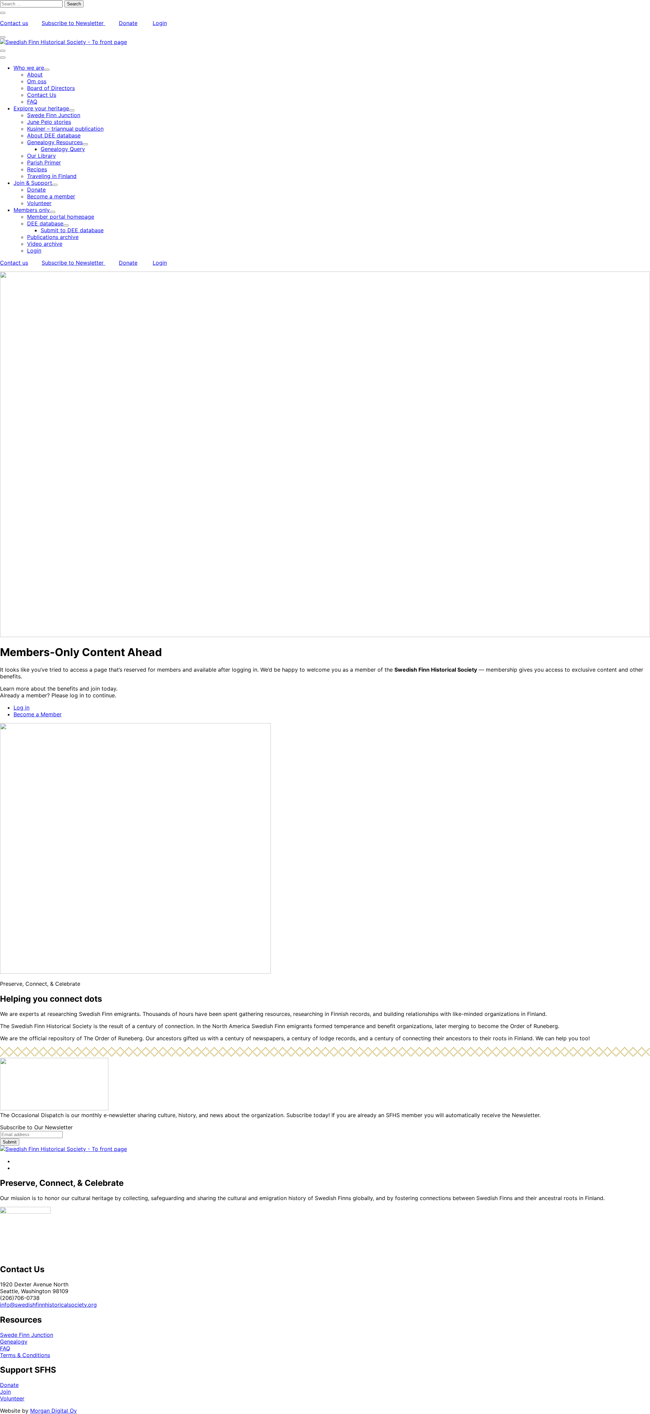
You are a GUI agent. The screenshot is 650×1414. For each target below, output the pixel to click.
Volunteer (12, 1398)
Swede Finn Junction (26, 1334)
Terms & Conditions (25, 1355)
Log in (21, 707)
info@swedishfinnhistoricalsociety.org (48, 1304)
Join (5, 1391)
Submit (10, 1142)
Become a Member (38, 714)
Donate (128, 23)
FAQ (5, 1348)
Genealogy (13, 1341)
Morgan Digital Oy (53, 1410)
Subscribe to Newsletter (73, 23)
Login (160, 23)
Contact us (14, 23)
